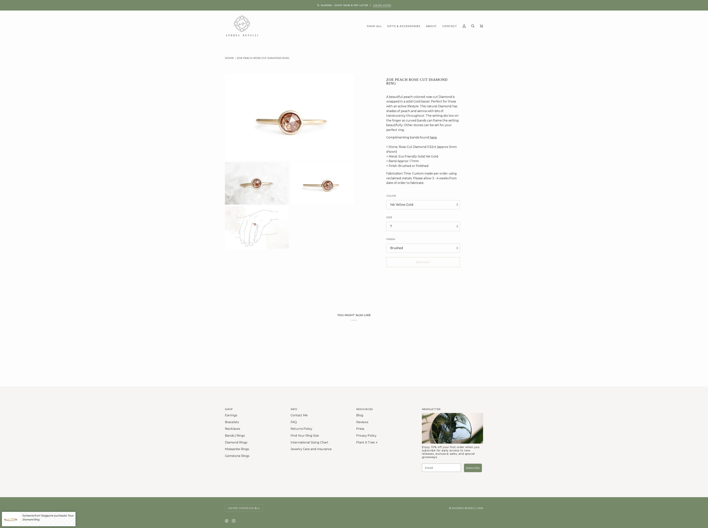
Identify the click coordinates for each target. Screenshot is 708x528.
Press (360, 429)
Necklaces (232, 429)
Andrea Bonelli (464, 508)
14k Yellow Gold (401, 204)
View (700, 5)
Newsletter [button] (431, 409)
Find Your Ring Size (305, 435)
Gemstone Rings (237, 456)
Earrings (231, 415)
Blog (359, 415)
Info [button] (294, 409)
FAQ (294, 422)
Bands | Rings (235, 435)
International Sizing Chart (309, 442)
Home (229, 57)
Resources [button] (364, 409)
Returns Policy (301, 429)
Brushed (396, 248)
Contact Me (299, 415)
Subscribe (473, 468)
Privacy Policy (366, 435)
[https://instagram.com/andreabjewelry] (233, 520)
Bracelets (232, 422)
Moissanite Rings (237, 449)
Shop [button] (229, 409)
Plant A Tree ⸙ (367, 442)
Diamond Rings (236, 442)
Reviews (362, 422)
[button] (374, 26)
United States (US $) (242, 508)
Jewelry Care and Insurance (311, 449)
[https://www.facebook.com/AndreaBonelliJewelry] (226, 520)
